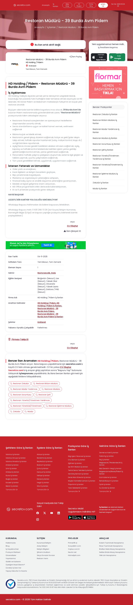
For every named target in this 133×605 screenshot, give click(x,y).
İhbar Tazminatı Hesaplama (111, 546)
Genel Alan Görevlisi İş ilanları (79, 477)
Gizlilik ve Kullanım (13, 561)
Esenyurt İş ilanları (44, 472)
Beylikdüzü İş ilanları (44, 461)
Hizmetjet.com (74, 555)
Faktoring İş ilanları (106, 456)
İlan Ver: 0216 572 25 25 (118, 5)
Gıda (53, 273)
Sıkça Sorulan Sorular (46, 555)
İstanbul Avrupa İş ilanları (16, 458)
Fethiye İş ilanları (43, 475)
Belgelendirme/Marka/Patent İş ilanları (111, 472)
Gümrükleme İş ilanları (108, 477)
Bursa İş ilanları (12, 475)
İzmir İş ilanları (11, 468)
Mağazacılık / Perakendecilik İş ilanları (110, 463)
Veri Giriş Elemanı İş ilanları (78, 474)
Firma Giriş (91, 5)
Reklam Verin (42, 558)
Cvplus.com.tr (74, 549)
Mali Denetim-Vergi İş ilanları (110, 468)
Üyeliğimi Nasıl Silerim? (15, 564)
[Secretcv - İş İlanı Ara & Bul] (75, 517)
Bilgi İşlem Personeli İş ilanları (79, 456)
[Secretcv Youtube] (51, 513)
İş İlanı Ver (103, 5)
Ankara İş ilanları (12, 465)
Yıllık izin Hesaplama (107, 555)
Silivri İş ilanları (42, 486)
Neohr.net (72, 552)
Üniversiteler (11, 555)
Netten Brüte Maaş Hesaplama (112, 552)
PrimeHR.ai (72, 543)
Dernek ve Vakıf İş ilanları (108, 452)
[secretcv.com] (22, 5)
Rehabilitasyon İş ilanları (108, 481)
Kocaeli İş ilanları (12, 482)
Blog (7, 546)
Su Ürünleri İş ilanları (107, 488)
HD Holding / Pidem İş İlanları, (50, 304)
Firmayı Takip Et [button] (19, 339)
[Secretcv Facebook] (37, 513)
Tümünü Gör (11, 489)
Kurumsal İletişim (44, 543)
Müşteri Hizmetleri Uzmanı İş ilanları (81, 481)
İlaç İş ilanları (104, 460)
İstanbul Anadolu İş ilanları (16, 461)
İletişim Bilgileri (43, 549)
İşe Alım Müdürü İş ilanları (78, 467)
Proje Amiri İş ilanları (76, 484)
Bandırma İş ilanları (44, 458)
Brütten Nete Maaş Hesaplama (112, 549)
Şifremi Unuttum (43, 552)
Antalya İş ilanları (12, 472)
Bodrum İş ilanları (44, 465)
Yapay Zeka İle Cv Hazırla (16, 571)
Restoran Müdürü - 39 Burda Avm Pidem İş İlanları (50, 315)
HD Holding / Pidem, (47, 303)
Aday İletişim (42, 546)
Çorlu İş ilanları (42, 468)
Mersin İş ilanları (12, 486)
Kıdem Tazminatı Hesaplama (111, 543)
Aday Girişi (67, 5)
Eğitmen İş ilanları (75, 463)
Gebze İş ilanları (43, 479)
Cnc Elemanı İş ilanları (76, 460)
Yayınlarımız (11, 558)
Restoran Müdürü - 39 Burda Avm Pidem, (48, 310)
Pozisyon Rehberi (13, 552)
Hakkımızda (11, 543)
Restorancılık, (44, 273)
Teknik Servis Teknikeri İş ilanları (80, 470)
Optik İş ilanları (105, 484)
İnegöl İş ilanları (43, 482)
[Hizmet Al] (46, 245)
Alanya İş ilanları (43, 454)
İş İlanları (55, 5)
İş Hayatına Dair (12, 549)
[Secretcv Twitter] (44, 513)
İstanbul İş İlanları (12, 454)
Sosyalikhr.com (74, 546)
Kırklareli (42, 322)
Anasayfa (45, 5)
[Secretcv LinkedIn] (58, 513)
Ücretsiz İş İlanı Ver (13, 568)
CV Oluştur (79, 5)
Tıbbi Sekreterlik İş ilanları (77, 488)
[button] (72, 225)
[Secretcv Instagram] (37, 519)
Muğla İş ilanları (12, 479)
